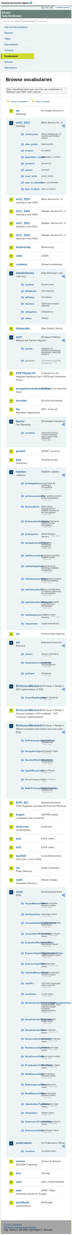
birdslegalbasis (33, 483)
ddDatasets (31, 291)
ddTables (29, 297)
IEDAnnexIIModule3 (28, 710)
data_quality (31, 144)
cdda (19, 255)
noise (19, 891)
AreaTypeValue (32, 914)
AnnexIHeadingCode (33, 697)
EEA (18, 3)
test (18, 1173)
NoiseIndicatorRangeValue (33, 1019)
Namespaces (10, 67)
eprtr (19, 337)
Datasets (8, 33)
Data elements (11, 44)
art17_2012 (23, 223)
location (29, 150)
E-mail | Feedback (13, 1224)
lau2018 (21, 855)
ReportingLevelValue (33, 1084)
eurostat (21, 400)
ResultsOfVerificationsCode (33, 760)
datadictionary (25, 273)
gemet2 (20, 451)
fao (18, 409)
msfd (19, 879)
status (28, 318)
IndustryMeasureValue (33, 972)
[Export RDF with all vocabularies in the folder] (63, 126)
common (21, 264)
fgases (20, 421)
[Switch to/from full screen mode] (52, 7)
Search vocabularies (19, 102)
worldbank (22, 1202)
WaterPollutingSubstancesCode (33, 788)
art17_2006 (23, 211)
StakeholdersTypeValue (33, 1104)
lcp (18, 867)
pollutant (29, 673)
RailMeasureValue (33, 1074)
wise (19, 1190)
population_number (33, 157)
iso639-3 (29, 983)
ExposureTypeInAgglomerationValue (33, 953)
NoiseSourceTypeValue (33, 1047)
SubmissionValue (33, 1130)
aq (17, 110)
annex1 (28, 654)
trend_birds (31, 176)
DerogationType (33, 751)
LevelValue (30, 994)
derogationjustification (33, 543)
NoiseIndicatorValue (33, 1030)
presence (29, 163)
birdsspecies (31, 534)
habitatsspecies (33, 615)
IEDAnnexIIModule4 (28, 725)
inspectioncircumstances (33, 662)
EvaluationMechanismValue (33, 942)
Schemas (9, 50)
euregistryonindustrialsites (28, 388)
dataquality (23, 328)
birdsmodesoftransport (33, 521)
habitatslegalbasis (33, 566)
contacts (29, 284)
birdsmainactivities (33, 496)
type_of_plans (32, 189)
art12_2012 (23, 122)
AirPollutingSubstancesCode (33, 740)
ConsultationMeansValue (33, 934)
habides (21, 471)
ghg (18, 459)
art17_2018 (23, 235)
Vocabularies (11, 56)
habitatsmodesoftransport (33, 602)
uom (19, 1181)
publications (24, 1143)
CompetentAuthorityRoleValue (33, 923)
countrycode (31, 134)
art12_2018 (23, 199)
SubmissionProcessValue (33, 1121)
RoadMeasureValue (33, 1093)
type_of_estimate (33, 182)
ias (18, 633)
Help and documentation (16, 27)
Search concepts (43, 102)
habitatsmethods (33, 589)
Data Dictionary (28, 21)
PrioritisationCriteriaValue (33, 1065)
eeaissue (29, 303)
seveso (20, 1161)
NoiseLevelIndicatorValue (33, 1039)
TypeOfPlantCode (33, 770)
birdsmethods (32, 506)
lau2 (18, 847)
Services (8, 62)
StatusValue (31, 1113)
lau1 (18, 838)
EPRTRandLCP (26, 373)
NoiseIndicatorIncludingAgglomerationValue (33, 1003)
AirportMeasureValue (33, 903)
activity (28, 348)
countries (30, 433)
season (28, 170)
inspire (20, 814)
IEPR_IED (22, 802)
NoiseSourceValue (33, 1056)
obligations (31, 312)
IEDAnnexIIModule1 (28, 686)
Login (46, 7)
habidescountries (33, 555)
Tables (7, 39)
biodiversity (23, 247)
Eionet (17, 21)
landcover (22, 826)
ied (18, 642)
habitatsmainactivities (33, 579)
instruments (31, 623)
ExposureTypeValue (33, 964)
